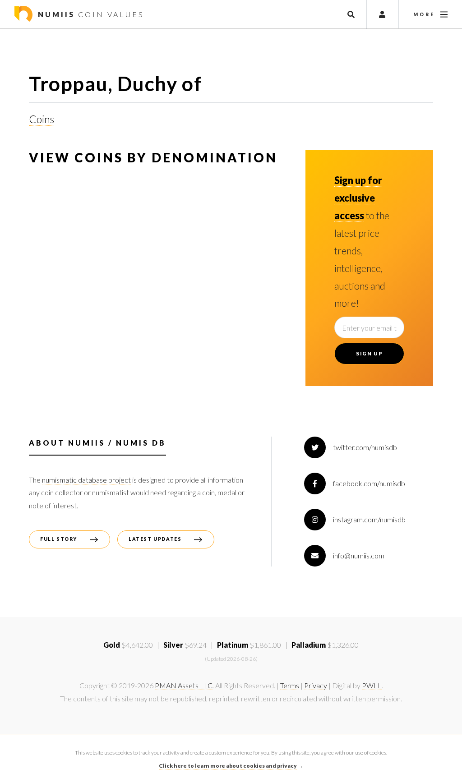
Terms (289, 685)
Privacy (315, 685)
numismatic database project (86, 479)
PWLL (372, 685)
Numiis (89, 14)
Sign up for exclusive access (358, 198)
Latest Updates (155, 539)
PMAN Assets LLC (184, 685)
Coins (41, 119)
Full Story (58, 539)
